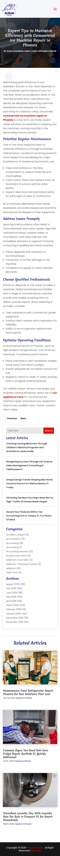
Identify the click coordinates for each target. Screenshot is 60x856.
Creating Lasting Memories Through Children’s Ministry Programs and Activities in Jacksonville (26, 447)
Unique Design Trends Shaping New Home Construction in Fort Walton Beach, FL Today (29, 483)
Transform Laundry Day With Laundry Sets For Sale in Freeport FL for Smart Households (27, 816)
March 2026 (12, 605)
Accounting (12, 543)
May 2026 (11, 596)
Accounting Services (17, 551)
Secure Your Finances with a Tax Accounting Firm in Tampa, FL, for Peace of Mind (29, 515)
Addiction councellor (17, 559)
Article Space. (36, 847)
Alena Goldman (15, 51)
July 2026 (11, 588)
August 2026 (13, 584)
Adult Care (12, 572)
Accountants (13, 538)
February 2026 (13, 609)
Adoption (11, 568)
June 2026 (11, 592)
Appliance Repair (47, 51)
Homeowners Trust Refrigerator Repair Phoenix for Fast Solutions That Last (28, 692)
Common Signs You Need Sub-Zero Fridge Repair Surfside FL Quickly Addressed (25, 753)
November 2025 (14, 621)
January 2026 (13, 613)
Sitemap (36, 850)
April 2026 (11, 601)
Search (48, 430)
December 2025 (14, 617)
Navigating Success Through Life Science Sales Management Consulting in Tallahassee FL (29, 465)
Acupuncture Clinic (16, 555)
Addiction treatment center (21, 564)
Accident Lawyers (15, 534)
